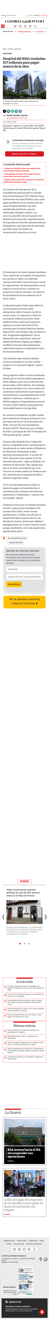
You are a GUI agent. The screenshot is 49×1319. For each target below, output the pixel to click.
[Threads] (15, 26)
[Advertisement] (24, 780)
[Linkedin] (16, 111)
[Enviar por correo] (20, 111)
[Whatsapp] (12, 111)
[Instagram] (30, 26)
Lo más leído (24, 981)
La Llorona (39, 32)
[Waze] (46, 1259)
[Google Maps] (41, 1259)
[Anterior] (3, 917)
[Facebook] (25, 26)
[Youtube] (35, 26)
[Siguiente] (46, 917)
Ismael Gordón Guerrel (17, 115)
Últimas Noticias (24, 32)
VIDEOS (24, 881)
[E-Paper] (43, 15)
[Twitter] (4, 111)
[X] (20, 26)
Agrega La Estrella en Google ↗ (24, 154)
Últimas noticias (24, 1025)
